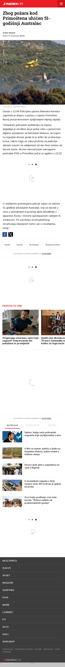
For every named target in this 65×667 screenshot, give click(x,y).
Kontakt (38, 649)
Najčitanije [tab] (32, 425)
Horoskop (8, 641)
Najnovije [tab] (12, 425)
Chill (5, 634)
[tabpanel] (32, 470)
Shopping (8, 590)
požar (7, 245)
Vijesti (6, 568)
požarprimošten (52, 245)
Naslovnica (9, 561)
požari (19, 245)
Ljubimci (7, 612)
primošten (34, 245)
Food (5, 597)
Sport (6, 575)
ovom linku (46, 253)
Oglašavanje (7, 649)
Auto (5, 627)
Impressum (48, 649)
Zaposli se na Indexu (24, 649)
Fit (4, 619)
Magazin (7, 583)
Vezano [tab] (52, 425)
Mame (6, 605)
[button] (61, 4)
